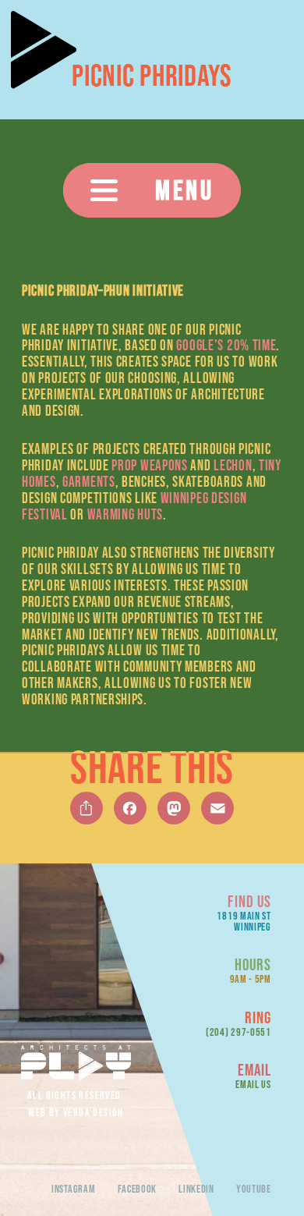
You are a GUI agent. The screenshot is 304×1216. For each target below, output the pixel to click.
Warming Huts (125, 514)
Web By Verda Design (76, 1112)
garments (88, 481)
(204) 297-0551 (238, 1032)
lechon (233, 465)
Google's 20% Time (226, 345)
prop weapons (149, 465)
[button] (152, 190)
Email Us (253, 1084)
